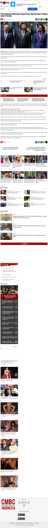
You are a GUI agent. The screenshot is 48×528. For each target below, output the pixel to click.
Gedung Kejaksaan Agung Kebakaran (8, 268)
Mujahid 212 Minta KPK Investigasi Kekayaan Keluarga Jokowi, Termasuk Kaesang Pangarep (29, 226)
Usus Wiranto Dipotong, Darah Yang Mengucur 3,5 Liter (8, 323)
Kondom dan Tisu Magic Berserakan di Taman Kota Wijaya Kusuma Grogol (8, 302)
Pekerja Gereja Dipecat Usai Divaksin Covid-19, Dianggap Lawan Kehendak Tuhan (23, 99)
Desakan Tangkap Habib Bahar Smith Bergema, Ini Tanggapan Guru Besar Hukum (29, 236)
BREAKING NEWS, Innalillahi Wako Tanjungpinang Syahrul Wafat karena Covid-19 (9, 271)
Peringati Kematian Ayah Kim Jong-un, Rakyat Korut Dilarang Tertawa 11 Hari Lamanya (15, 205)
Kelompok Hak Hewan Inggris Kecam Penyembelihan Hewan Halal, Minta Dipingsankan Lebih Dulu (8, 312)
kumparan (18, 137)
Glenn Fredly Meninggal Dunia (7, 274)
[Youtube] (24, 505)
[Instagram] (23, 502)
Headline (4, 19)
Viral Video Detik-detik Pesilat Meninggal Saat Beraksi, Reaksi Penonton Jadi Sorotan (10, 296)
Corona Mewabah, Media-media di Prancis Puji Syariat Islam (8, 333)
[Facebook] (20, 502)
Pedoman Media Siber (20, 523)
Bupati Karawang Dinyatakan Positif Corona (9, 276)
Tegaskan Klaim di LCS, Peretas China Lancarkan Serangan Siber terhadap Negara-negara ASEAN (38, 99)
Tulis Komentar (24, 243)
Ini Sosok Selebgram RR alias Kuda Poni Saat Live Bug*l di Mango (8, 307)
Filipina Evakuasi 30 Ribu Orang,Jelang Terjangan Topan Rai (38, 205)
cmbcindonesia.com (23, 525)
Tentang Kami (12, 523)
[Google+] (29, 502)
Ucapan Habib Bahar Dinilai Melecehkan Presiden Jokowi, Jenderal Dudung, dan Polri (9, 99)
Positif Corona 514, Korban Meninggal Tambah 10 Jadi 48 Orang (8, 280)
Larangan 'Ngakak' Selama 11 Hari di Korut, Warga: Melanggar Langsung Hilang (14, 198)
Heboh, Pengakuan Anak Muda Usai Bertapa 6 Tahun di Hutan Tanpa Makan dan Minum (38, 198)
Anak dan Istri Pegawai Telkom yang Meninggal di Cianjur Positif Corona (8, 337)
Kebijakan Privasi (29, 523)
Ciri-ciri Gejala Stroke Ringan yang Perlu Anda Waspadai (8, 328)
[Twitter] (26, 502)
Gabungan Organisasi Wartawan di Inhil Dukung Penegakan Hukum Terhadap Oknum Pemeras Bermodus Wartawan (30, 216)
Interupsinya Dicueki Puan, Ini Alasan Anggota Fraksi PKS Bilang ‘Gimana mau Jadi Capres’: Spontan (35, 149)
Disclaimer (36, 523)
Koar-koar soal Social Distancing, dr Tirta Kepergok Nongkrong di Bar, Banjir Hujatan (8, 318)
